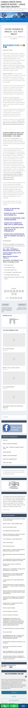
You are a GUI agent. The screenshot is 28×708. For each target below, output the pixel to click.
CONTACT (12, 153)
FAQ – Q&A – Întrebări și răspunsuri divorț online (13, 447)
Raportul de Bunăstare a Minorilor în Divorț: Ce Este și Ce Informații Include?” (14, 535)
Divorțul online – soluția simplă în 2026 (12, 523)
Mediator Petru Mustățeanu (10, 455)
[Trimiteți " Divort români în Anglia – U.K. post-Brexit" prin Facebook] (5, 291)
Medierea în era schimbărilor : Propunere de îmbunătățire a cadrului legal (14, 569)
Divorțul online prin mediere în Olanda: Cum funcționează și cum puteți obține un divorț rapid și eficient (14, 592)
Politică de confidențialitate (10, 459)
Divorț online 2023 (7, 632)
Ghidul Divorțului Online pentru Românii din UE (14, 555)
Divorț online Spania (8, 542)
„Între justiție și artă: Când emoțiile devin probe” (13, 580)
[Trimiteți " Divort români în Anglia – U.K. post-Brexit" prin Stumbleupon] (22, 291)
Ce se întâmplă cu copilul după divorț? (12, 539)
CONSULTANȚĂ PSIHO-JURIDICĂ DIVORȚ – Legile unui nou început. (13, 4)
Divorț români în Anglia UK (13, 133)
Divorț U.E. (20, 37)
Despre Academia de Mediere (10, 443)
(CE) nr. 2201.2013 (14, 99)
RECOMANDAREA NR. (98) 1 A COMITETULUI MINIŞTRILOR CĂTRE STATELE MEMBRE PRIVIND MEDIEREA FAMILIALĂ (13, 637)
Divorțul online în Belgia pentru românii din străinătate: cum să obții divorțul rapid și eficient (14, 598)
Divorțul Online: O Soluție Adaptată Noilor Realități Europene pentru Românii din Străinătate (13, 575)
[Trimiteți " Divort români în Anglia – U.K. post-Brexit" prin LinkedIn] (16, 291)
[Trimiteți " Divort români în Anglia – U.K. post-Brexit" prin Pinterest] (14, 291)
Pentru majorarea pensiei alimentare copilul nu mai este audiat (14, 519)
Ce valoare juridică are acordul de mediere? (13, 628)
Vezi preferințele (14, 700)
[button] (26, 676)
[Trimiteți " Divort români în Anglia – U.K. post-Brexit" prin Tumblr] (11, 291)
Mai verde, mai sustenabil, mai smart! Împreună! (12, 647)
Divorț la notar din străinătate (12, 209)
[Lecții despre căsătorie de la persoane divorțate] (14, 397)
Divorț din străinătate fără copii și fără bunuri (13, 223)
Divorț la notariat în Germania (10, 615)
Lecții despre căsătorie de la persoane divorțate (13, 406)
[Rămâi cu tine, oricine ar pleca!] (14, 359)
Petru (9, 37)
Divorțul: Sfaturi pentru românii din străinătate (12, 564)
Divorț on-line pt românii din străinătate (14, 214)
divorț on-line (15, 138)
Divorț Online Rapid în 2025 (9, 527)
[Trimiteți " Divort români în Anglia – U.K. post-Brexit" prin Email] (12, 294)
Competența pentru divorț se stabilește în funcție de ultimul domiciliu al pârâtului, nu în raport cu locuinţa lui (14, 657)
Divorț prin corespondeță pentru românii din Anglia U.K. (14, 235)
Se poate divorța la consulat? (10, 611)
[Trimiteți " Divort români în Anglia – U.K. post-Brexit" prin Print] (15, 294)
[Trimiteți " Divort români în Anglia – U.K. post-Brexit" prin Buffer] (19, 291)
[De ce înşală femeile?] (14, 340)
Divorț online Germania (9, 546)
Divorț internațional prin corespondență (14, 219)
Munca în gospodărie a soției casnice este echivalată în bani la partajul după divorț (13, 652)
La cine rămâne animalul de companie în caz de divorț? (14, 642)
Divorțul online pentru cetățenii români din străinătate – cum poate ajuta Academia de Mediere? (14, 586)
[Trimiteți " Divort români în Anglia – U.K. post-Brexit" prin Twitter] (8, 291)
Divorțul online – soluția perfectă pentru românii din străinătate (13, 603)
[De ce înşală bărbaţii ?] (14, 378)
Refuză (14, 696)
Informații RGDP (7, 452)
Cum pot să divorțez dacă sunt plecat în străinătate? (14, 229)
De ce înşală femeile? (8, 348)
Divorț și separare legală (9, 608)
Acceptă (14, 692)
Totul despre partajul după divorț (11, 530)
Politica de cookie (7, 462)
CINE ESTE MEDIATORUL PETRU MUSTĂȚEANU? (12, 253)
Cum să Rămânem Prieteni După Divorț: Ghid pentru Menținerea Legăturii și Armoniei (14, 560)
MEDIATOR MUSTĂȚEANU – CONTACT (11, 257)
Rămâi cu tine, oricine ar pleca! (11, 367)
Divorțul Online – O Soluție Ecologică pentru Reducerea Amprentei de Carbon (14, 550)
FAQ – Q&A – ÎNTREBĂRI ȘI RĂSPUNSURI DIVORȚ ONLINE (11, 249)
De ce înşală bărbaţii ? (9, 386)
